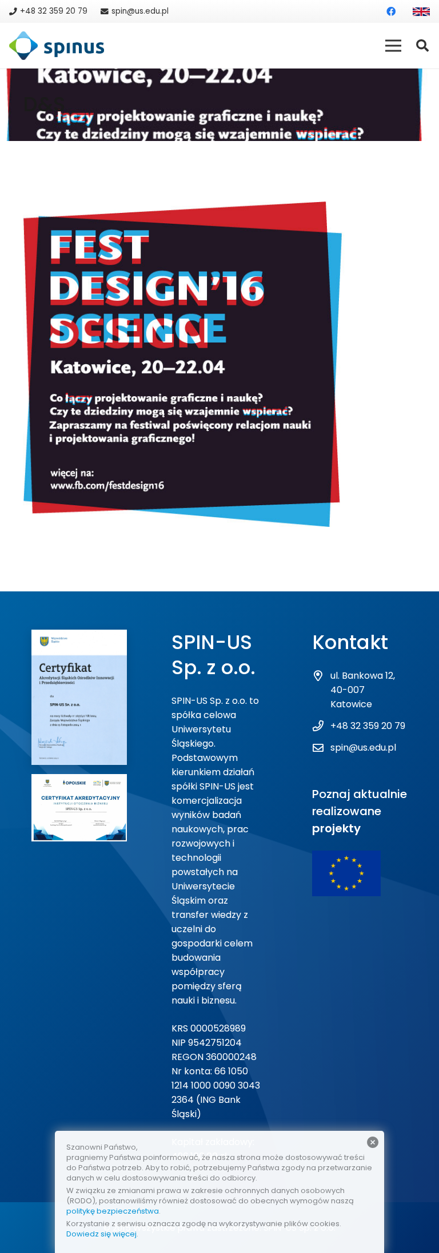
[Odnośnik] (421, 11)
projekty (336, 828)
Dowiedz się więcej (101, 1233)
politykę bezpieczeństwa (112, 1211)
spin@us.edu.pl (363, 747)
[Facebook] (391, 11)
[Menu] (393, 45)
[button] (422, 46)
